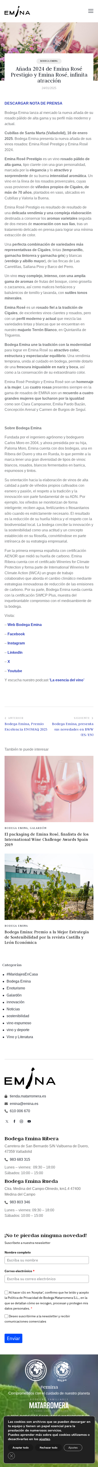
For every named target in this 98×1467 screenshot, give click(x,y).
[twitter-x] (7, 1121)
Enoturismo (16, 988)
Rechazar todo (48, 1447)
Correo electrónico (20, 1271)
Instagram (16, 643)
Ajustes (73, 1447)
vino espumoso (19, 1023)
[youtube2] (29, 1121)
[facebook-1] (14, 1121)
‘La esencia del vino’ (66, 680)
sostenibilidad (18, 1016)
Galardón (38, 828)
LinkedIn (15, 652)
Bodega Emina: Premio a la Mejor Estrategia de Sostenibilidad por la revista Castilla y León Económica (47, 937)
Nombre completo (18, 1252)
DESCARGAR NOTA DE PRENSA (33, 103)
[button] (90, 11)
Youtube (15, 671)
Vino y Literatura (20, 1037)
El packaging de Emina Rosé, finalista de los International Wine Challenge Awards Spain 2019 (47, 839)
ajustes (44, 1439)
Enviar (13, 1338)
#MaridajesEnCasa (22, 974)
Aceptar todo (21, 1447)
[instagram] (21, 1121)
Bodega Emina (49, 60)
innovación (15, 1002)
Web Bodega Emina (25, 625)
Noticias (13, 1009)
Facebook (16, 634)
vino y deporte (18, 1030)
